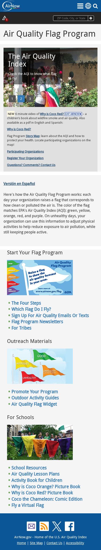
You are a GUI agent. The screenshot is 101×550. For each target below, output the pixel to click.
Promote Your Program (35, 392)
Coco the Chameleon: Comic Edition (47, 499)
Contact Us (54, 543)
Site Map (36, 543)
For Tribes (21, 328)
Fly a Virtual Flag (28, 505)
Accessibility (75, 543)
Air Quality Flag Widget (34, 404)
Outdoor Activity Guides (35, 398)
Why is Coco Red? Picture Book (42, 493)
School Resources (29, 468)
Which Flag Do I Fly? (31, 309)
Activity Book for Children (37, 480)
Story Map (33, 136)
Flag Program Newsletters (37, 321)
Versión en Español (19, 183)
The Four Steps (26, 303)
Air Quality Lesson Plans (36, 474)
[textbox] (73, 18)
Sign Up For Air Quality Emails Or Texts (50, 315)
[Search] (96, 6)
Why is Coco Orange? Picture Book (46, 486)
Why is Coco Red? (52, 114)
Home (21, 543)
